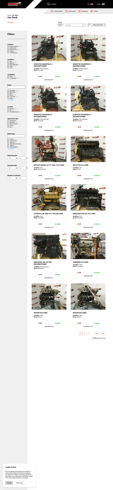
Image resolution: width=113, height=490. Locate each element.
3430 (97, 333)
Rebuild (13, 63)
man (12, 93)
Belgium (14, 109)
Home (9, 15)
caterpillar (14, 90)
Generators (14, 48)
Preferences (19, 483)
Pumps (13, 51)
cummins (14, 97)
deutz (13, 98)
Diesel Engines (15, 46)
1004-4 (13, 139)
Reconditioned (15, 64)
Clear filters (10, 22)
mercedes (14, 92)
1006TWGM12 (15, 147)
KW (27, 158)
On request (14, 78)
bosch (13, 95)
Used (13, 66)
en (88, 4)
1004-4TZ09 (14, 141)
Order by (89, 24)
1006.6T (13, 145)
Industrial (14, 122)
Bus (12, 127)
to (16, 158)
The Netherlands (16, 112)
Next (103, 333)
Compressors (14, 53)
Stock (13, 76)
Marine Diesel (15, 124)
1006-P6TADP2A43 (16, 144)
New (13, 61)
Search (53, 4)
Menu (99, 4)
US (11, 110)
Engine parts (15, 49)
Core (12, 68)
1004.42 (13, 142)
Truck (12, 125)
